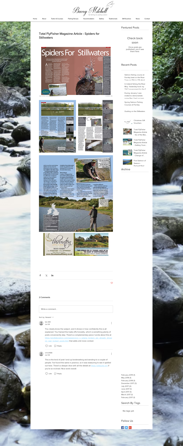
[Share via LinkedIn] (52, 275)
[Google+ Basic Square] (130, 427)
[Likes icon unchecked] (46, 345)
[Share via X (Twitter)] (46, 275)
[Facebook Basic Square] (122, 427)
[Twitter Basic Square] (126, 427)
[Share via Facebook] (40, 275)
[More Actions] (111, 323)
